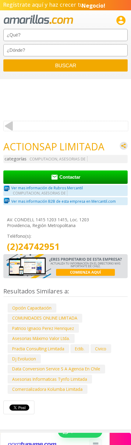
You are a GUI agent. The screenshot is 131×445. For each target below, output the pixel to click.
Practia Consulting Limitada (38, 349)
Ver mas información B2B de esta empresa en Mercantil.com (63, 201)
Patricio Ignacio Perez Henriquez (43, 328)
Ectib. (79, 349)
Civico (100, 349)
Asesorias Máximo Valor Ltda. (41, 338)
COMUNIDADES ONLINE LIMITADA (44, 318)
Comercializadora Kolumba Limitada (47, 389)
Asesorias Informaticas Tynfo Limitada (49, 379)
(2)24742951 (33, 246)
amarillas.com (38, 19)
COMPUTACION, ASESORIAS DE (58, 159)
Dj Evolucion (24, 359)
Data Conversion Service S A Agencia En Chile (56, 369)
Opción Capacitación (31, 308)
